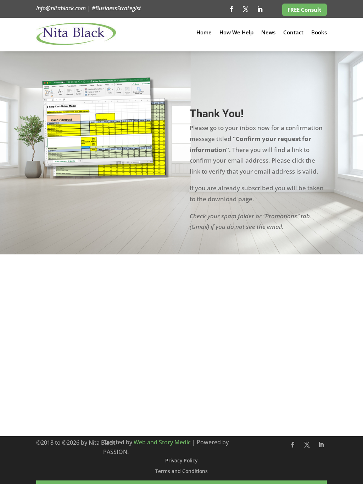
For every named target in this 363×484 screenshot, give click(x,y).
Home (204, 33)
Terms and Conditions (181, 471)
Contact (293, 33)
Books (319, 33)
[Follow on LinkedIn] (260, 9)
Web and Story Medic (162, 442)
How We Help (236, 33)
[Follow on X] (245, 9)
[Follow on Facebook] (231, 9)
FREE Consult (304, 9)
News (268, 33)
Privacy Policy (181, 461)
